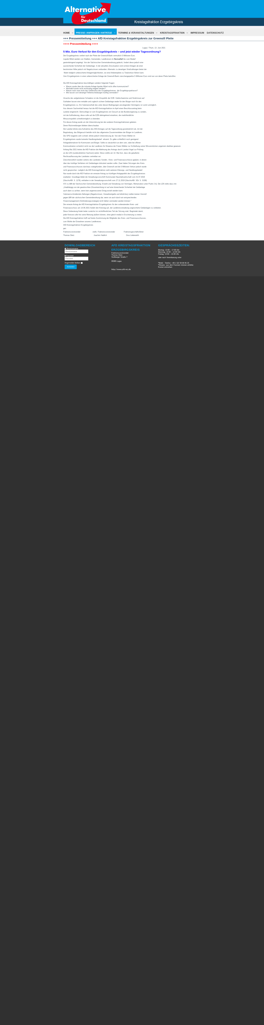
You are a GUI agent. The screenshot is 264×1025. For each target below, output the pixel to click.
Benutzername (72, 249)
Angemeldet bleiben (72, 263)
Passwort (70, 256)
